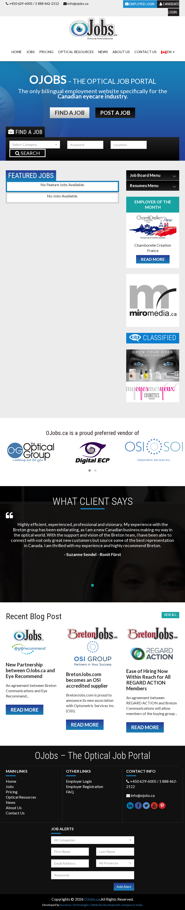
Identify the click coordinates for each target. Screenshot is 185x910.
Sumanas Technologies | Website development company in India (101, 905)
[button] (34, 144)
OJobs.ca (92, 899)
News (103, 52)
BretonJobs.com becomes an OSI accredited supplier (87, 680)
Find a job (70, 112)
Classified (158, 337)
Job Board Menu (145, 175)
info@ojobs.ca (77, 3)
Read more (153, 259)
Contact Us (145, 52)
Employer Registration (84, 786)
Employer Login (142, 4)
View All (170, 615)
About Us (121, 52)
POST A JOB (115, 113)
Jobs (30, 52)
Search (30, 153)
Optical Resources (76, 52)
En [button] (169, 52)
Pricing (46, 52)
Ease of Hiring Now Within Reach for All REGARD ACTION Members (148, 679)
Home (17, 52)
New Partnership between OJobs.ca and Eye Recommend (30, 670)
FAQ (70, 791)
